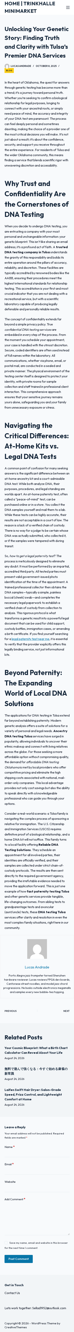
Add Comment (15, 1199)
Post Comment (18, 1259)
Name (10, 1147)
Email (9, 1164)
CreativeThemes (16, 1327)
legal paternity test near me (30, 639)
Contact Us (12, 1293)
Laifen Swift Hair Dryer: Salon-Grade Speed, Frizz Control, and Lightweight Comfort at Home (33, 1094)
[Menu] (68, 7)
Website (10, 1182)
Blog (9, 70)
